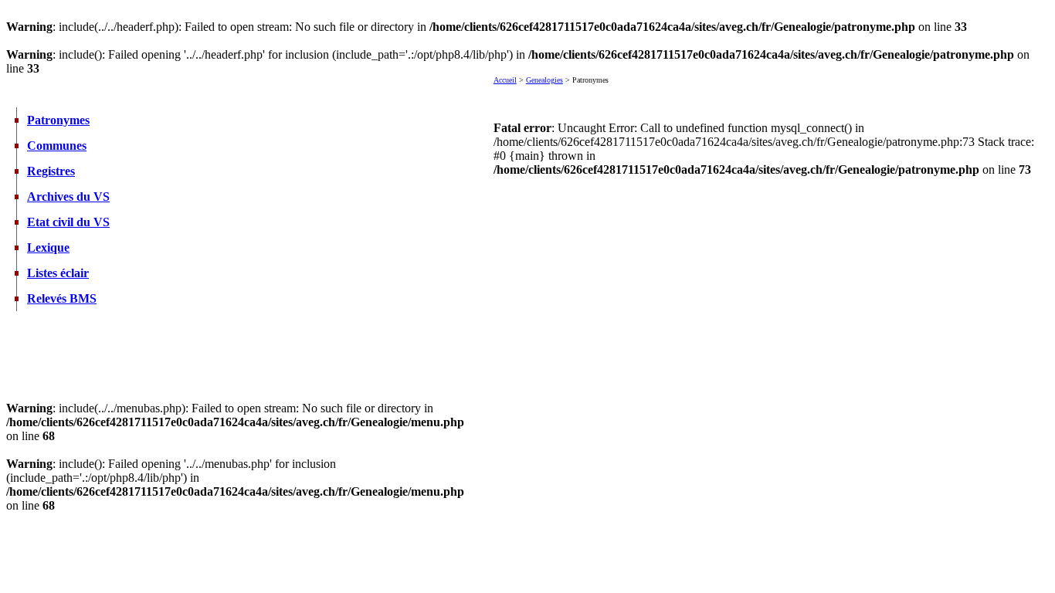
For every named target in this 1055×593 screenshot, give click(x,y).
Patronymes (58, 120)
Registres (51, 171)
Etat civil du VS (68, 222)
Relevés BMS (62, 298)
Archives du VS (68, 196)
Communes (57, 145)
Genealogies (544, 80)
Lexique (48, 247)
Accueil (505, 80)
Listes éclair (58, 273)
